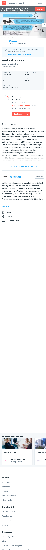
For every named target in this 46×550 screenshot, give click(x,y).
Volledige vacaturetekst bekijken (21, 166)
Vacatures (13, 3)
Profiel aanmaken (21, 114)
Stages (5, 491)
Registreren (40, 9)
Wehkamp (13, 41)
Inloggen (39, 3)
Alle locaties (7, 520)
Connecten (39, 177)
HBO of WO (28, 81)
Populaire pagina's (9, 516)
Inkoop (5, 81)
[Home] (4, 3)
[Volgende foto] (41, 25)
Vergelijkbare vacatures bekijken (19, 54)
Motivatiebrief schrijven (12, 545)
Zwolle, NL (13, 64)
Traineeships (7, 486)
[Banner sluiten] (41, 96)
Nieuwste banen (8, 500)
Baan (4, 64)
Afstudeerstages (9, 495)
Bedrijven (22, 3)
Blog (4, 541)
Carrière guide (8, 536)
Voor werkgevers (9, 525)
